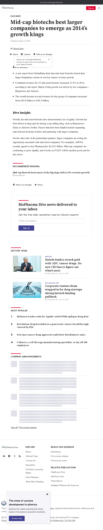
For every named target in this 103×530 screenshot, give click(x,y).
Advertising (56, 451)
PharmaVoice (56, 481)
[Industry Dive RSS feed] (19, 456)
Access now (17, 518)
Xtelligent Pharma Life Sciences (65, 485)
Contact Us (31, 460)
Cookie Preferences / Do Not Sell (60, 520)
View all (14, 427)
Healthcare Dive (58, 472)
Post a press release (28, 427)
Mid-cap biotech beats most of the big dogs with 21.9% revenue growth (51, 172)
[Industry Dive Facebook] (9, 456)
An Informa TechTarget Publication (51, 2)
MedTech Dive (57, 476)
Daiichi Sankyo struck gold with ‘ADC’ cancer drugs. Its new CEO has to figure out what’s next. (63, 265)
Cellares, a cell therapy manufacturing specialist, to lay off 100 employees (52, 344)
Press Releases (32, 477)
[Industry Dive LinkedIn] (4, 456)
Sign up (91, 8)
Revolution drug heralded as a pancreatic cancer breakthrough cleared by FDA (53, 326)
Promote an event (59, 460)
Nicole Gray (18, 48)
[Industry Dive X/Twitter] (14, 456)
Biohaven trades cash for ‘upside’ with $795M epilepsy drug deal (52, 316)
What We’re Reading (35, 481)
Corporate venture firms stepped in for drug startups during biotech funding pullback (63, 291)
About (28, 451)
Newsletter (30, 465)
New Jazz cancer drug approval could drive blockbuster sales (51, 334)
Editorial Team (32, 456)
